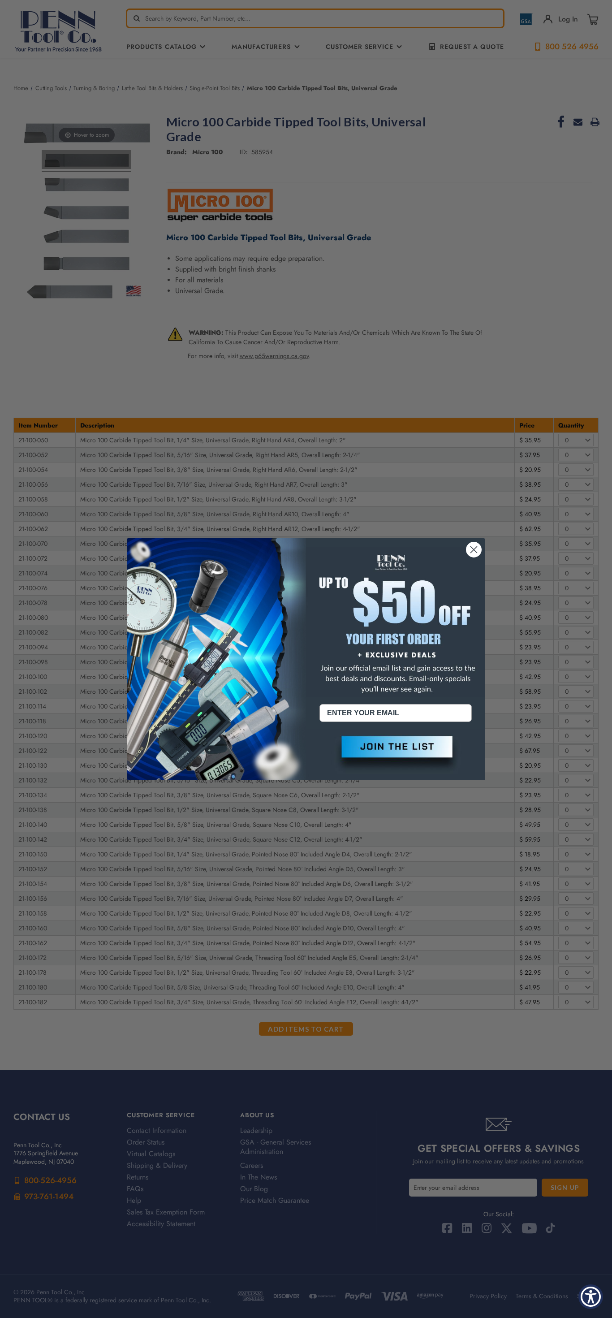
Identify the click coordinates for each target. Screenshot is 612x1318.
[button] (395, 754)
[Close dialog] (474, 549)
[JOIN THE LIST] (395, 754)
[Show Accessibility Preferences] (590, 1296)
